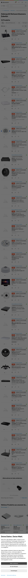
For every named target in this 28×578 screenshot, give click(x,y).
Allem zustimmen (14, 563)
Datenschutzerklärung (11, 575)
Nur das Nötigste (14, 566)
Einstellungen (14, 570)
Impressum (3, 575)
